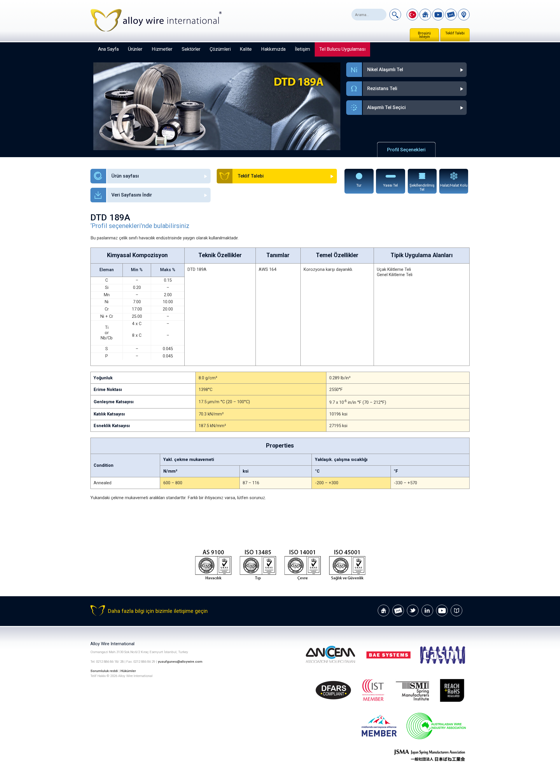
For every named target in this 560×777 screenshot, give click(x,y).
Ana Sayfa (108, 49)
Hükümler (128, 671)
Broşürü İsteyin (424, 35)
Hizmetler (162, 49)
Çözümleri (220, 49)
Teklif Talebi (455, 33)
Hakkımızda (273, 49)
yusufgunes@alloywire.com (180, 662)
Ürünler (135, 49)
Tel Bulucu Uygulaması (342, 49)
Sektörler (191, 49)
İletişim (302, 49)
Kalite (246, 49)
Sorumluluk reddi (104, 671)
